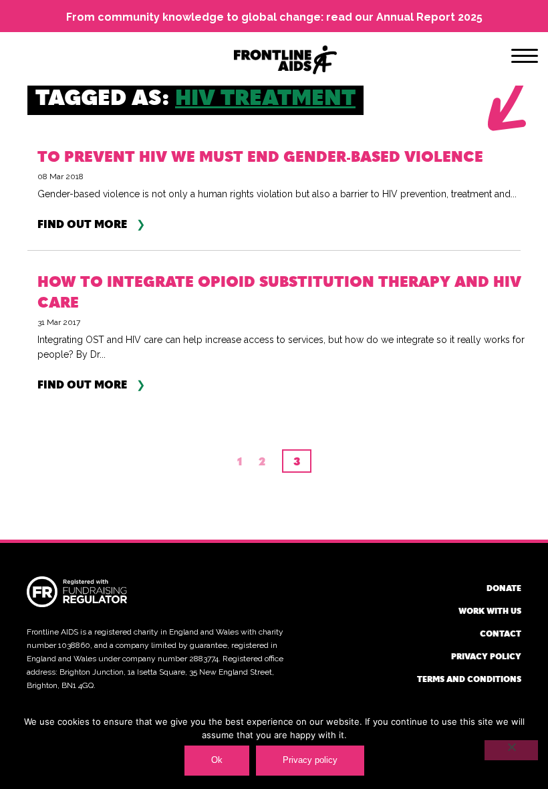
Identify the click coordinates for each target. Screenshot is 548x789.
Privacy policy (486, 656)
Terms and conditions (469, 679)
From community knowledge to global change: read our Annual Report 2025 (274, 17)
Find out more (82, 224)
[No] (511, 750)
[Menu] (524, 58)
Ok (217, 760)
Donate (504, 588)
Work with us (489, 610)
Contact (500, 633)
